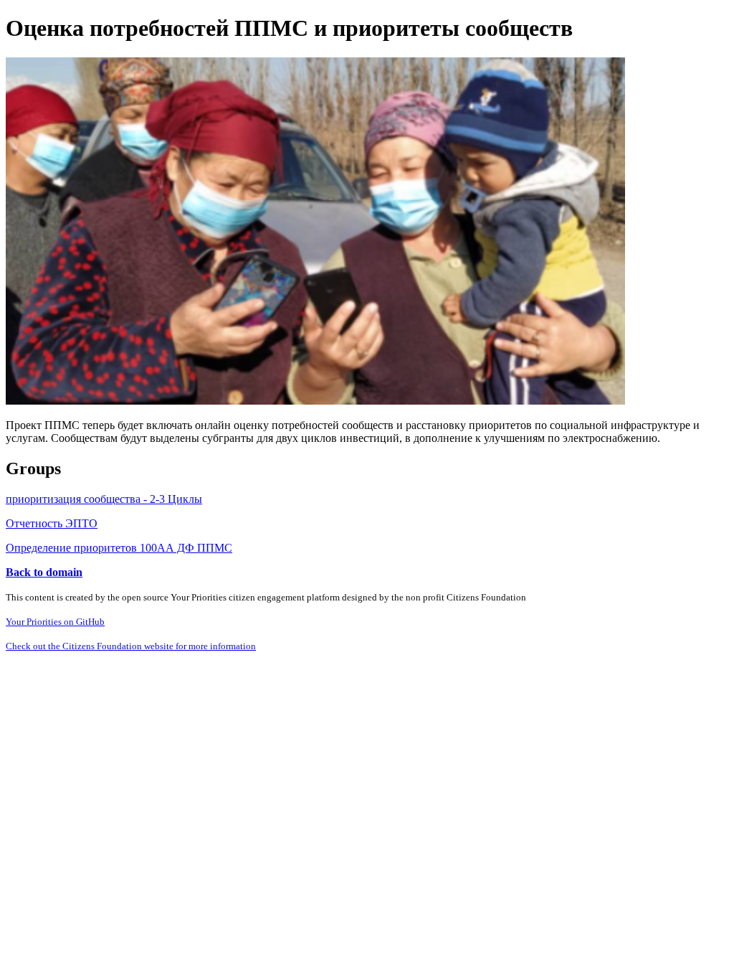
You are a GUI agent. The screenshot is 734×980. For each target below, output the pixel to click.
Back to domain (44, 572)
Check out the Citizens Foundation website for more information (131, 646)
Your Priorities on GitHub (55, 621)
